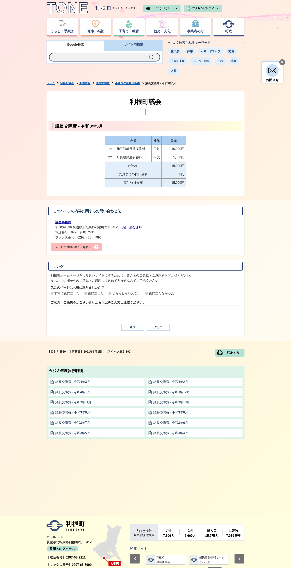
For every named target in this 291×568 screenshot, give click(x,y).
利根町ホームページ (91, 8)
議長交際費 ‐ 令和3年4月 (170, 433)
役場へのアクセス (62, 548)
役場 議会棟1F (131, 227)
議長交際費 (103, 83)
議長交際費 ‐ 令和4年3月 (72, 381)
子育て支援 (178, 60)
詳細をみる (165, 559)
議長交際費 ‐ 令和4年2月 (170, 381)
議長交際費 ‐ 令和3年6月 (170, 422)
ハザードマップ (210, 51)
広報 (234, 60)
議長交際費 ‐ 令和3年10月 (171, 402)
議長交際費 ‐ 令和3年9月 (72, 412)
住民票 (175, 51)
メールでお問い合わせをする (73, 247)
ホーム (51, 83)
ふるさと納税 (201, 60)
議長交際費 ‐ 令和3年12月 (171, 392)
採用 (190, 51)
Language (162, 8)
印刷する (233, 352)
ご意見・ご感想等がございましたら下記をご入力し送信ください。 (98, 302)
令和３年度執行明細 (127, 83)
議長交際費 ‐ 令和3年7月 (72, 422)
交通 (231, 51)
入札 (173, 70)
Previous (135, 559)
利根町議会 (67, 83)
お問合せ (272, 80)
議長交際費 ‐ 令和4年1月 (72, 392)
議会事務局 (63, 222)
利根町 (66, 525)
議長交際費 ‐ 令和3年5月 (72, 433)
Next (239, 559)
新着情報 (84, 83)
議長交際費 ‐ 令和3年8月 (170, 412)
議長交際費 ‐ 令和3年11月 (73, 402)
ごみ (220, 60)
